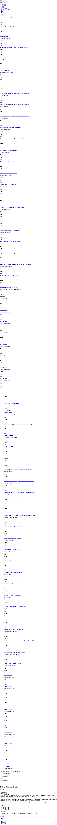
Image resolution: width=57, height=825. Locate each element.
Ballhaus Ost (2, 0)
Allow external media (6, 773)
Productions (4, 5)
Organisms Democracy (6, 9)
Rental (3, 10)
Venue (3, 6)
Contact (3, 12)
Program (3, 393)
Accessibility (4, 8)
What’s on (4, 4)
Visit (3, 7)
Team (3, 11)
